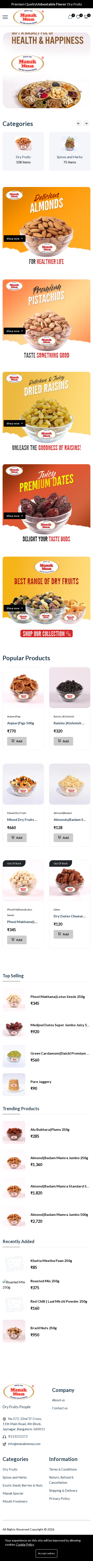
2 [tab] (39, 102)
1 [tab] (35, 102)
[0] (70, 17)
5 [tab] (53, 102)
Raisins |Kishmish (64, 716)
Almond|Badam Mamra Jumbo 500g (59, 1214)
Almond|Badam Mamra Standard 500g (61, 1186)
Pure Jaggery (40, 1081)
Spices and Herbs (70, 157)
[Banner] (46, 273)
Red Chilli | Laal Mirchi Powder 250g (58, 1301)
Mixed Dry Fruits (16, 813)
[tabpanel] (46, 70)
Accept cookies (46, 1553)
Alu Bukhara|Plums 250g (49, 1129)
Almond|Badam (63, 813)
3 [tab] (44, 102)
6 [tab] (57, 102)
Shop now (12, 238)
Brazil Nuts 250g (43, 1328)
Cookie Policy (25, 1544)
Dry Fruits (23, 157)
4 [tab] (48, 102)
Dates (57, 909)
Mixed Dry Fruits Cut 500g (28, 819)
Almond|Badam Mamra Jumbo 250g (59, 1158)
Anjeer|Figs (14, 716)
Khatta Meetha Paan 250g (51, 1260)
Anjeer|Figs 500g (20, 723)
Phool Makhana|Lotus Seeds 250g (34, 922)
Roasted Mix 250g (44, 1281)
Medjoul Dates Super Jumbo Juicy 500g (61, 1025)
